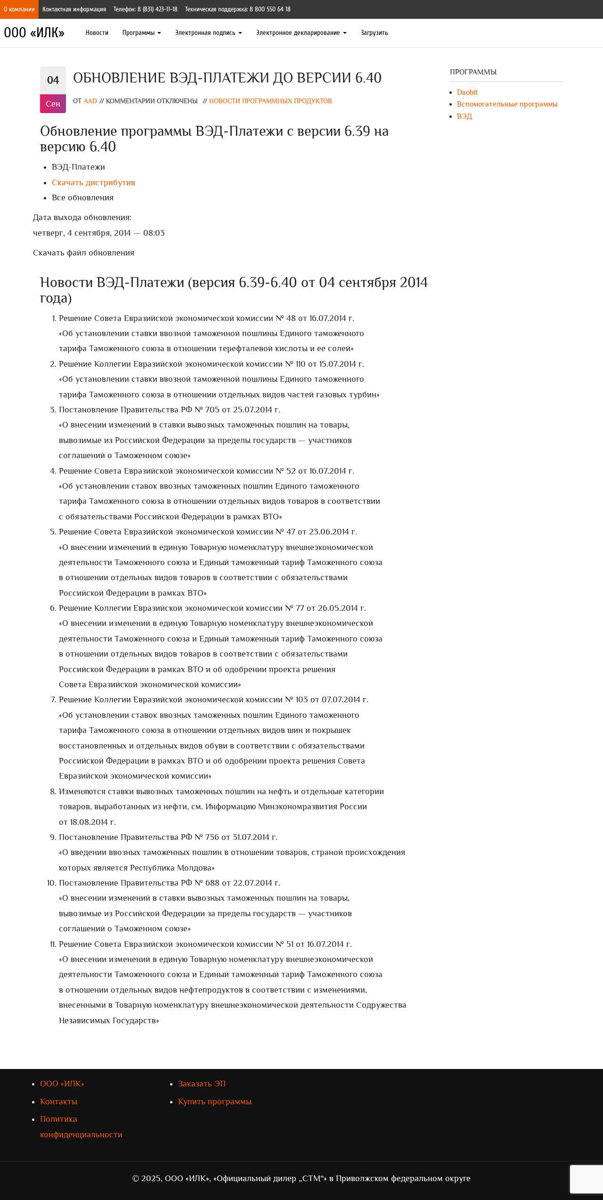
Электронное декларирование (299, 33)
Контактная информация (74, 9)
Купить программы (215, 1101)
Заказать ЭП (202, 1083)
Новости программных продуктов (270, 101)
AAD (90, 101)
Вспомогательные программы (507, 104)
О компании (19, 9)
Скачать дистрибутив (93, 182)
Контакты (58, 1101)
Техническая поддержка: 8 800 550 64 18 (238, 9)
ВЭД (464, 116)
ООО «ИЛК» (34, 33)
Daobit (467, 92)
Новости (97, 33)
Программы (139, 33)
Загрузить (374, 33)
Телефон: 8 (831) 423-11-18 (146, 9)
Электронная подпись (206, 33)
